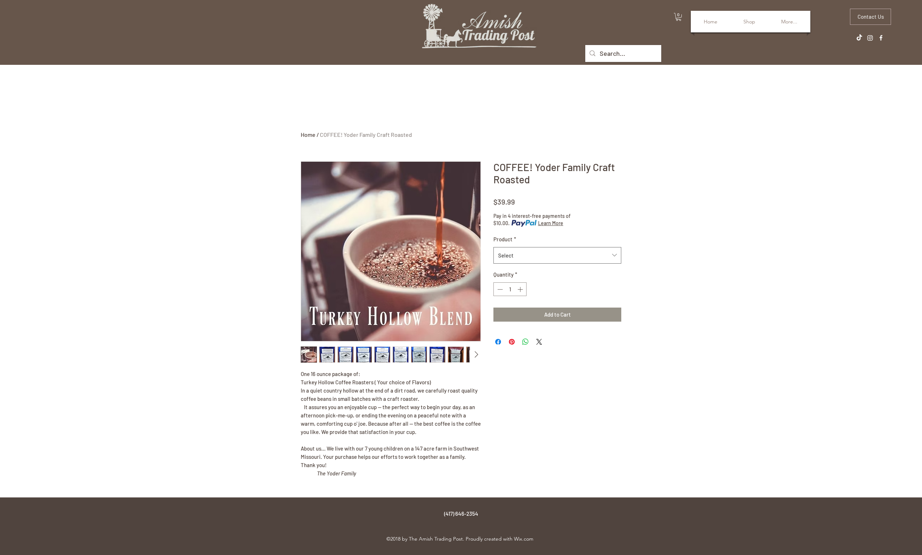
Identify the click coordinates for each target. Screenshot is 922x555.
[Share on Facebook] (498, 341)
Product (504, 239)
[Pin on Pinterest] (511, 341)
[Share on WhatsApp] (525, 341)
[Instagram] (870, 37)
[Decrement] (499, 289)
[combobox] (557, 255)
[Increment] (521, 289)
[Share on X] (539, 341)
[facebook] (881, 37)
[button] (678, 17)
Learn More (550, 223)
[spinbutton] (510, 289)
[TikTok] (859, 37)
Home (308, 134)
